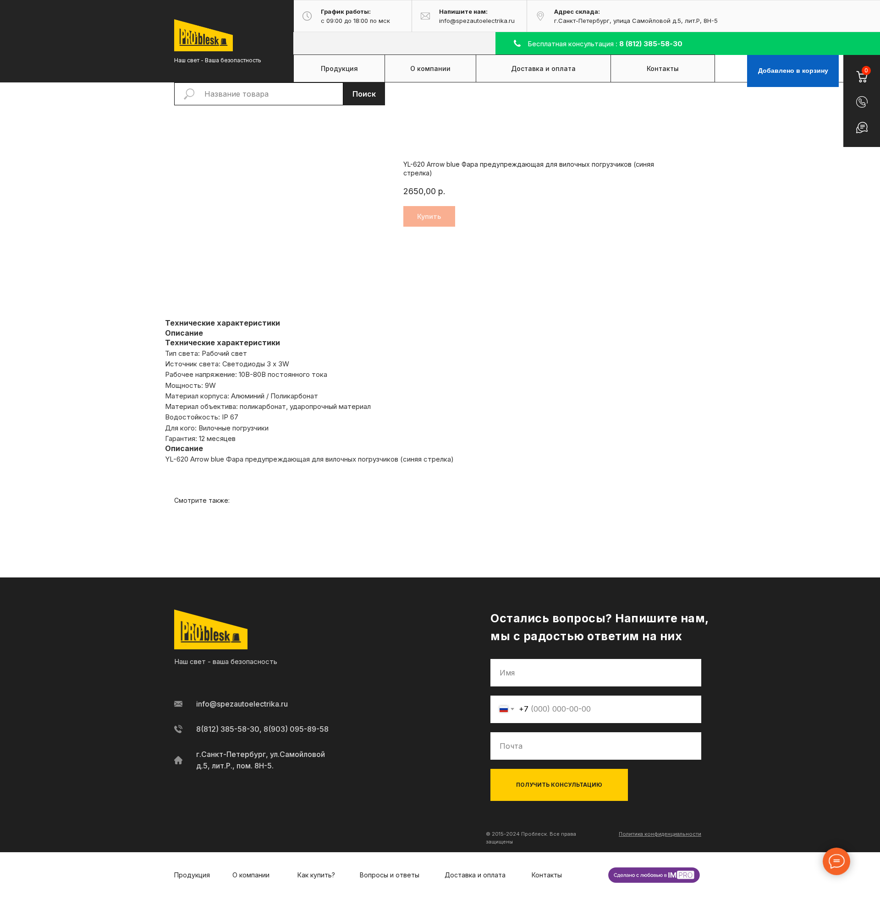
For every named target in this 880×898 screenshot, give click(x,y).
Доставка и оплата (475, 875)
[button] (862, 102)
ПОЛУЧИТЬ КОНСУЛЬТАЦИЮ (559, 784)
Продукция (192, 875)
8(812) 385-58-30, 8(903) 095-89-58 (262, 729)
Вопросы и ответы (389, 875)
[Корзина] (861, 71)
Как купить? (316, 875)
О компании (251, 875)
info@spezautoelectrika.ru (242, 703)
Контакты (547, 875)
